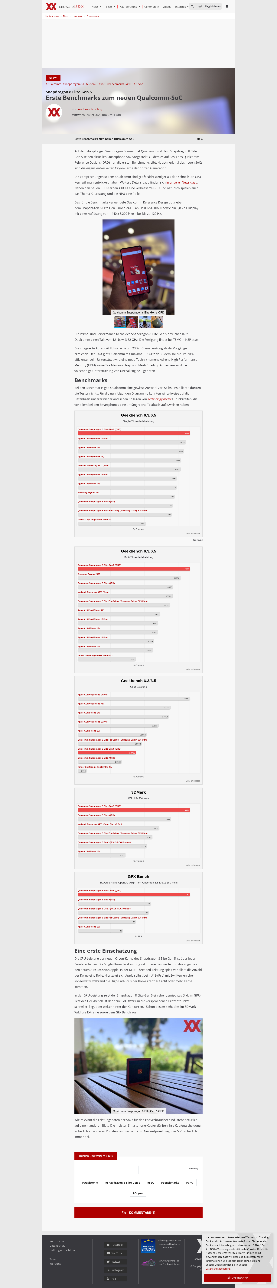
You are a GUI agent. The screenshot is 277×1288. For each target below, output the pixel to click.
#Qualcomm (54, 84)
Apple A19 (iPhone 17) (89, 447)
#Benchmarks (116, 84)
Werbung (55, 1263)
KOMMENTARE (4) (142, 1213)
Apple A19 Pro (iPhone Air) (91, 456)
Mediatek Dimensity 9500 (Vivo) (93, 465)
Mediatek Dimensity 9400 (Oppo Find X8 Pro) (100, 824)
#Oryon (138, 84)
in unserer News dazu (181, 182)
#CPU (129, 84)
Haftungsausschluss (62, 1250)
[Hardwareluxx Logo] (65, 6)
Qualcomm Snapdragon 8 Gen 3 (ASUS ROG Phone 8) (104, 842)
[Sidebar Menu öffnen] (227, 6)
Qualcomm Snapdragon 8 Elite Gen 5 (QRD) (99, 429)
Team (53, 1259)
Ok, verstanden (237, 1278)
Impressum (57, 1241)
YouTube (117, 1253)
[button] (101, 6)
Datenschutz (57, 1245)
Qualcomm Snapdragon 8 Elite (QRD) (96, 501)
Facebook (117, 1244)
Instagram (118, 1270)
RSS (114, 1278)
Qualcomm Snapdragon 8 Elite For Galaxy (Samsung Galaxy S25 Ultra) (113, 510)
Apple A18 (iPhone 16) (89, 483)
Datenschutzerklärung (218, 1268)
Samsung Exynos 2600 (89, 492)
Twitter (116, 1261)
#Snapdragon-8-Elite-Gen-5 (80, 84)
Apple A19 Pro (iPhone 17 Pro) (93, 438)
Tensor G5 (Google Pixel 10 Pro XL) (95, 519)
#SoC (102, 84)
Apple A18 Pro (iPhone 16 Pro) (93, 474)
